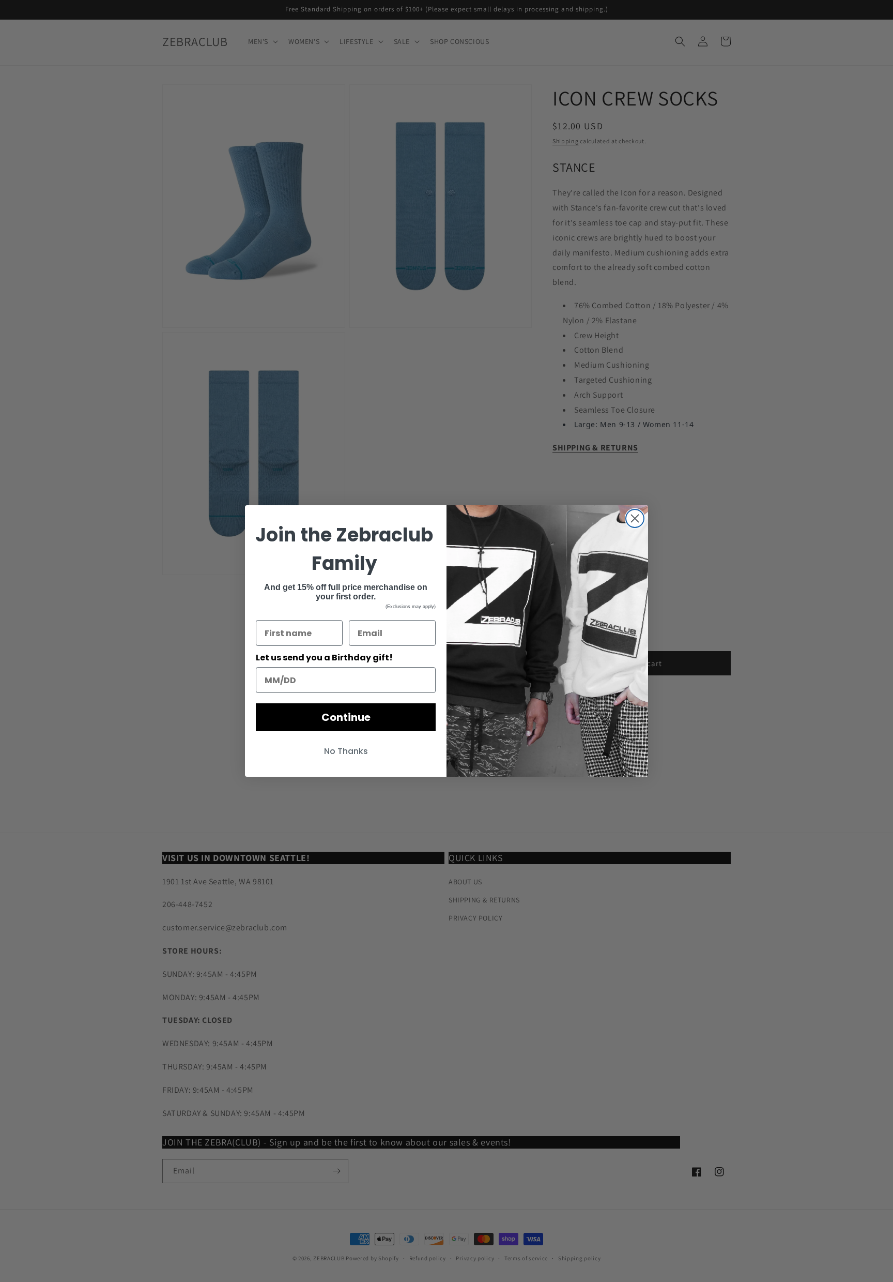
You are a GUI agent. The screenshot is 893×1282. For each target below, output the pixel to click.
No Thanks (346, 751)
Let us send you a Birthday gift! (324, 657)
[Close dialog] (635, 518)
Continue (346, 717)
